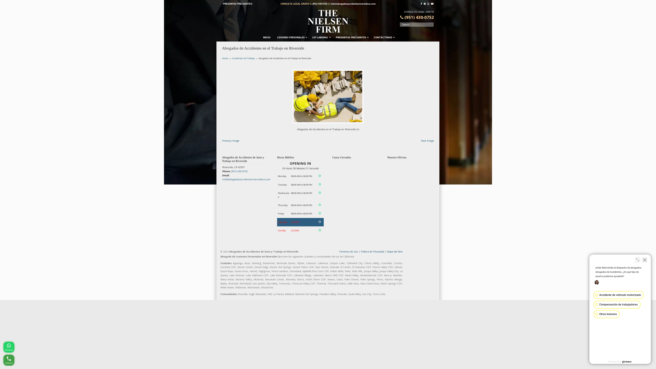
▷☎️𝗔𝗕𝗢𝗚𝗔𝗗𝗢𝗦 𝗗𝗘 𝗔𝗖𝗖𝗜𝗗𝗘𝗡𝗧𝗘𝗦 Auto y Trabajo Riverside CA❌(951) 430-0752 (328, 21)
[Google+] (424, 4)
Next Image (427, 140)
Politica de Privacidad (372, 251)
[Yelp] (428, 4)
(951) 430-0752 (319, 4)
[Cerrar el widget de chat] (644, 260)
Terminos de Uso (348, 251)
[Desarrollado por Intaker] (627, 362)
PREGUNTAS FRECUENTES (237, 4)
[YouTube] (432, 4)
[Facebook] (421, 4)
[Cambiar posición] (637, 260)
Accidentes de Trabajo (243, 58)
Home (225, 58)
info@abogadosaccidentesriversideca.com (353, 4)
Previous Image (230, 140)
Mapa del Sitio (395, 251)
